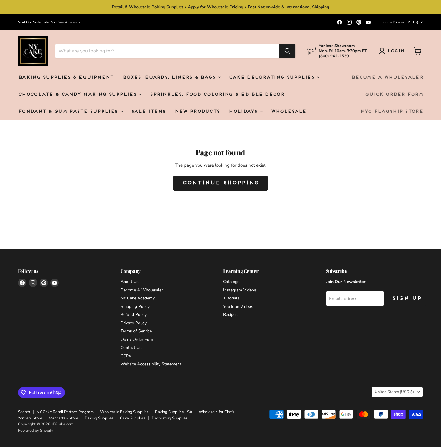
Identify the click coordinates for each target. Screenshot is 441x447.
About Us (130, 282)
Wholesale (288, 111)
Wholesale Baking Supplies (124, 412)
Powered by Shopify (35, 430)
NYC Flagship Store (391, 111)
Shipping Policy (135, 306)
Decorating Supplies (170, 418)
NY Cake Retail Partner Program (65, 412)
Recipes (230, 314)
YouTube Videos (238, 306)
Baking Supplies (99, 418)
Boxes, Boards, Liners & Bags (170, 77)
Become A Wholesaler (387, 77)
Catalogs (231, 282)
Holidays (244, 111)
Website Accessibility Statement (151, 364)
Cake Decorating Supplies (272, 77)
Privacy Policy (134, 323)
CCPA (126, 356)
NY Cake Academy (138, 298)
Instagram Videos (239, 290)
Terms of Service (136, 331)
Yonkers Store (30, 418)
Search (24, 412)
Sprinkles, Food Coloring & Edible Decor (217, 94)
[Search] (287, 51)
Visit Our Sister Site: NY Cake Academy (49, 22)
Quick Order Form (394, 94)
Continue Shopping (220, 183)
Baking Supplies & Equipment (65, 77)
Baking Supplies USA (173, 412)
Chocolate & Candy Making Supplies (78, 94)
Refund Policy (134, 314)
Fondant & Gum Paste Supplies (69, 111)
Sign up (406, 298)
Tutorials (231, 298)
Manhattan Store (63, 418)
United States (400, 22)
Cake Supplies (132, 418)
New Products (197, 111)
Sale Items (148, 111)
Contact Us (131, 347)
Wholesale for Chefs (216, 412)
